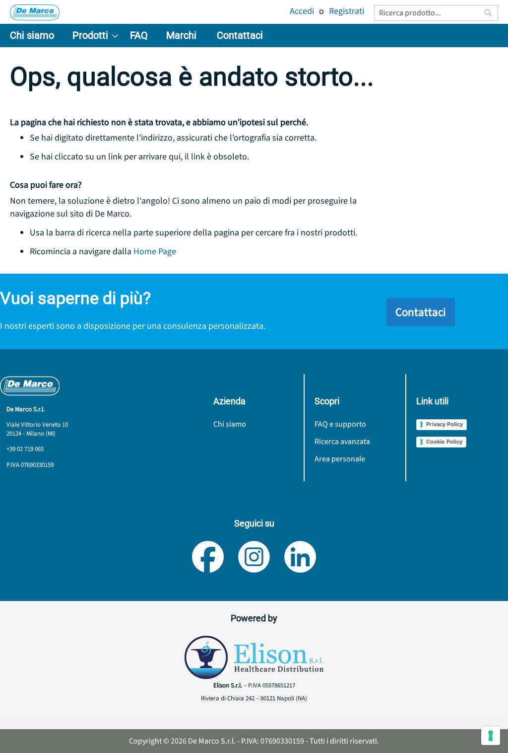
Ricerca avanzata (342, 441)
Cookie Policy (444, 441)
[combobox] (436, 13)
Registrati (346, 11)
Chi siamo (229, 424)
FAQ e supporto (340, 424)
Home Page (154, 251)
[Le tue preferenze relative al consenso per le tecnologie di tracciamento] (490, 735)
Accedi (302, 11)
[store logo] (35, 12)
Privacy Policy (444, 424)
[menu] (254, 35)
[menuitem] (32, 35)
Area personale (340, 458)
